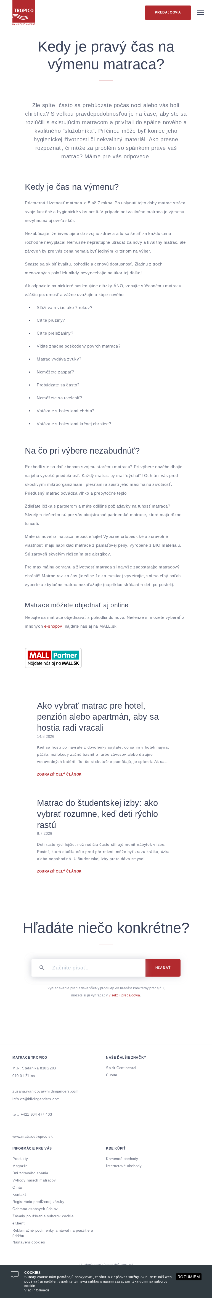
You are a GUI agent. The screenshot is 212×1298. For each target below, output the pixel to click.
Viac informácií (36, 1290)
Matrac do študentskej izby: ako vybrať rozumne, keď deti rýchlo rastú (97, 814)
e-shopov (53, 626)
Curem (111, 1075)
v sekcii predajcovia (124, 995)
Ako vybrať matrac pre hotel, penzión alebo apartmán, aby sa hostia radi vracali (98, 717)
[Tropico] (23, 12)
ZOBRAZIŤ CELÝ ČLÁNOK (59, 774)
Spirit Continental (121, 1068)
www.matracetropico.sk (32, 1136)
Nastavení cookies (28, 1242)
